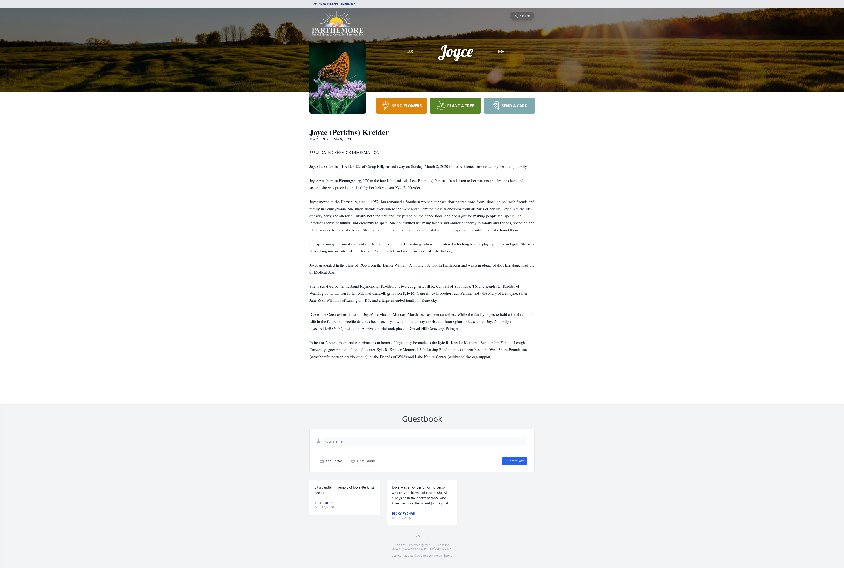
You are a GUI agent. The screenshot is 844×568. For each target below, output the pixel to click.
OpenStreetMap (427, 555)
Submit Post (515, 461)
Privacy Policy (409, 548)
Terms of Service (434, 548)
